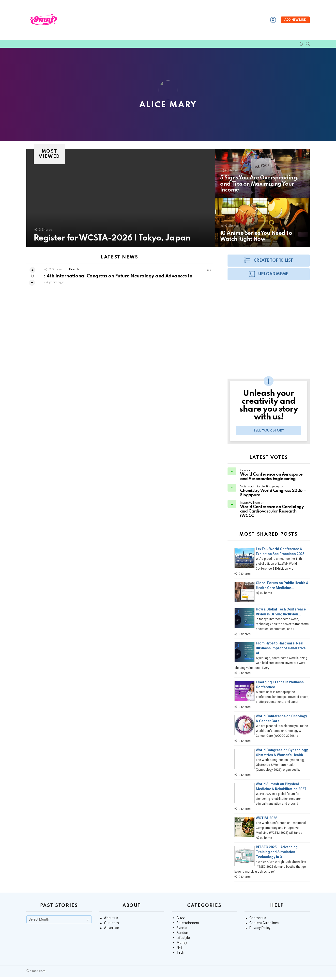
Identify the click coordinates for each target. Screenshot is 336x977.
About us (111, 918)
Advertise (111, 928)
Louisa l (245, 470)
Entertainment (188, 923)
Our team (111, 923)
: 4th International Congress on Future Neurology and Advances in (118, 276)
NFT (180, 947)
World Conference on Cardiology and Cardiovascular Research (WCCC (272, 511)
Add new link (295, 19)
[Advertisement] (269, 332)
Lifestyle (183, 938)
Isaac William (250, 502)
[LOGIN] (273, 20)
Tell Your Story (268, 430)
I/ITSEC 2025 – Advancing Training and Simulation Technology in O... (277, 852)
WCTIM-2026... (268, 818)
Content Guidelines (264, 923)
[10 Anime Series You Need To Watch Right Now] (262, 222)
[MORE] (209, 270)
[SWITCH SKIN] (301, 44)
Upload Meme (273, 274)
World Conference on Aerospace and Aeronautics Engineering (271, 476)
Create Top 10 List (273, 260)
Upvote (32, 270)
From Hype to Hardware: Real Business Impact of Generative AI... (280, 648)
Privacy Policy (260, 928)
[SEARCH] (308, 44)
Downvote (32, 283)
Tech (180, 952)
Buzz (181, 918)
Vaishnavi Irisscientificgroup (260, 486)
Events (74, 269)
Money (182, 943)
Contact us (257, 918)
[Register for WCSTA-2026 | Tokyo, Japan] (120, 198)
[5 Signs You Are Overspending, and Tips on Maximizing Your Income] (262, 173)
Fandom (183, 933)
